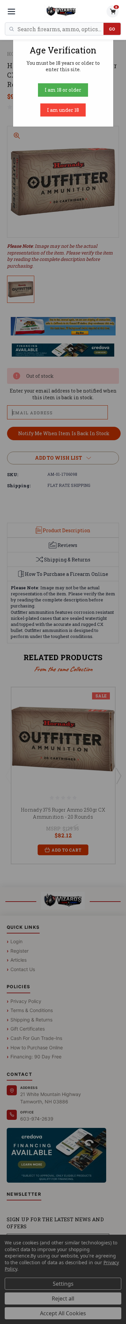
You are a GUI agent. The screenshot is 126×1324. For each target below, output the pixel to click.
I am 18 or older (63, 90)
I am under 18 (63, 110)
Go (112, 29)
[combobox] (60, 29)
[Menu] (11, 11)
